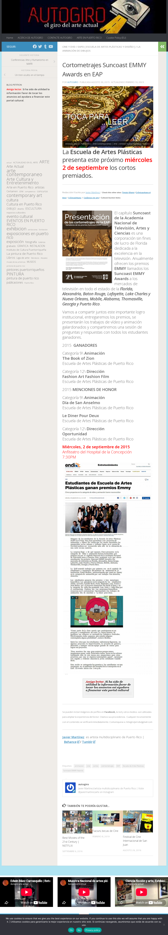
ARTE (44, 162)
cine (88, 766)
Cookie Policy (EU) (116, 37)
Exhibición (43, 229)
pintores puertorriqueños (25, 270)
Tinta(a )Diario (128, 193)
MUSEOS (31, 261)
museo (44, 257)
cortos (95, 766)
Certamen (12, 191)
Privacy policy (92, 930)
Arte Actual (15, 166)
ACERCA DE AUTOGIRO (30, 37)
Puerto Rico (29, 283)
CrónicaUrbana (74, 198)
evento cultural (20, 216)
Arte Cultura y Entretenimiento (23, 181)
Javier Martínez (93, 192)
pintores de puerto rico (16, 266)
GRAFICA (22, 246)
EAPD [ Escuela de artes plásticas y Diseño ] (106, 46)
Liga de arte (23, 257)
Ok (71, 930)
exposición (15, 242)
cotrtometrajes (107, 766)
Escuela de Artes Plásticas (133, 766)
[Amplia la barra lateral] (162, 47)
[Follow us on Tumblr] (45, 46)
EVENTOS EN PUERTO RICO (25, 222)
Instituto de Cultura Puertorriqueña (26, 249)
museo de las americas (16, 262)
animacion (79, 766)
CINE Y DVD (68, 46)
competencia (30, 191)
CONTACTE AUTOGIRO (60, 37)
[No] (164, 924)
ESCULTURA (33, 208)
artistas (39, 187)
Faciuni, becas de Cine (105, 831)
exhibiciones (32, 229)
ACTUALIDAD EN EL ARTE (25, 162)
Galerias (41, 242)
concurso (42, 191)
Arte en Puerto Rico (20, 187)
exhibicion (16, 229)
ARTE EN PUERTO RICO (89, 37)
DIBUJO (11, 208)
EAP (118, 766)
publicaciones (15, 282)
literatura (35, 258)
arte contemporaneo (24, 172)
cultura (12, 200)
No (79, 930)
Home (9, 37)
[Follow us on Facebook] (35, 46)
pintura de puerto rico (23, 278)
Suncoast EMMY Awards (73, 770)
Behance (70, 742)
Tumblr (87, 742)
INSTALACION (37, 246)
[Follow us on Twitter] (40, 46)
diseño (20, 208)
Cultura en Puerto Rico (24, 204)
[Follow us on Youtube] (50, 46)
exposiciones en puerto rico (27, 235)
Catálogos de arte (91, 198)
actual (9, 162)
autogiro (72, 82)
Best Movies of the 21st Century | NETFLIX (73, 841)
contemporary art (24, 195)
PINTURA (15, 274)
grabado (11, 246)
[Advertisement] (29, 131)
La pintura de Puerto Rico (25, 254)
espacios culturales (16, 212)
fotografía (31, 242)
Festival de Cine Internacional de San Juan (135, 840)
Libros (11, 258)
